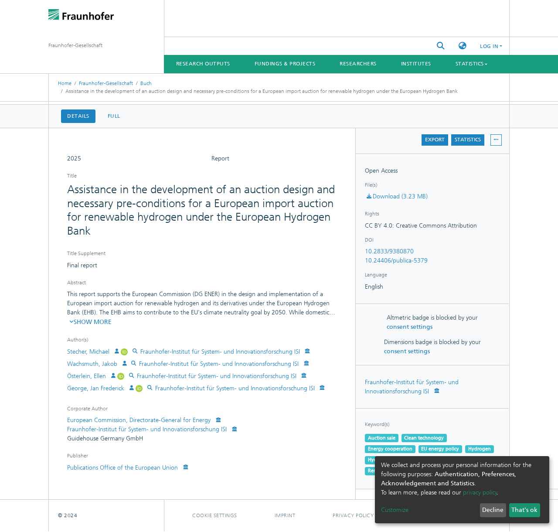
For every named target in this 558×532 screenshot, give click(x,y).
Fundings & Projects (285, 64)
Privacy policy (353, 515)
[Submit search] (441, 46)
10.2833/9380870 (389, 251)
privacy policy (480, 492)
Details (78, 116)
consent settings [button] (409, 327)
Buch (146, 83)
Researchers (358, 64)
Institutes (416, 64)
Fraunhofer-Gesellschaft (106, 83)
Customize (394, 510)
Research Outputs (203, 64)
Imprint (285, 515)
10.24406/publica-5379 (396, 260)
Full (114, 116)
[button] (462, 46)
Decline (493, 510)
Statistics (468, 139)
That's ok (524, 510)
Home (64, 83)
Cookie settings (214, 515)
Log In (489, 46)
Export (435, 139)
